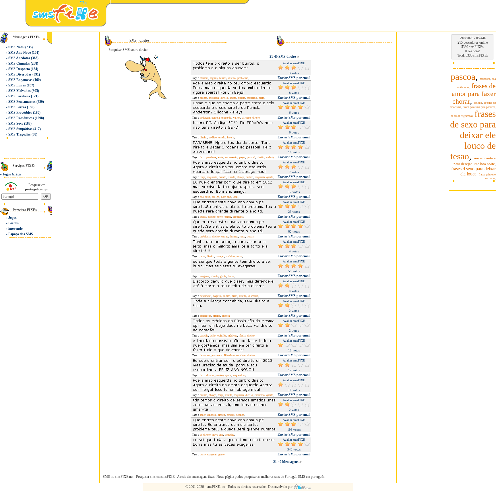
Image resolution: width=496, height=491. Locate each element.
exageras (204, 276)
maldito (230, 256)
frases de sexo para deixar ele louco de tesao (473, 135)
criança (226, 315)
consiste (240, 355)
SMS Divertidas (20, 74)
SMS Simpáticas (20, 129)
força (202, 177)
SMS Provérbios (20, 113)
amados (211, 414)
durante (234, 236)
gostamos (217, 355)
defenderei (205, 295)
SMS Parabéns (19, 96)
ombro (203, 97)
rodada (270, 157)
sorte (220, 157)
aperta (233, 97)
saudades (485, 78)
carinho (478, 102)
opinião (221, 335)
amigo (215, 196)
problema (242, 78)
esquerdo (252, 97)
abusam (204, 78)
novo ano (217, 434)
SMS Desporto (19, 69)
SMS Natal (16, 47)
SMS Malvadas (19, 91)
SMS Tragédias (19, 134)
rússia (242, 335)
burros (222, 78)
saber (203, 414)
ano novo (205, 196)
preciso (220, 375)
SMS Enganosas (20, 80)
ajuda (228, 375)
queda (203, 216)
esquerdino (239, 375)
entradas (229, 434)
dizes (234, 295)
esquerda (214, 97)
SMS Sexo (15, 123)
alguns (214, 78)
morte (226, 295)
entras (227, 216)
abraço (240, 177)
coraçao (220, 256)
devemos (205, 355)
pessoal (251, 157)
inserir (230, 137)
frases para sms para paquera (479, 107)
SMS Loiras (17, 85)
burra (203, 454)
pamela (216, 117)
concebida (205, 315)
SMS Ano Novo (19, 53)
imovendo (15, 229)
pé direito (205, 434)
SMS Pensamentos (22, 102)
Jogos (12, 218)
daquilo (217, 295)
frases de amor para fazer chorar (474, 93)
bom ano (226, 196)
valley (236, 117)
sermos (240, 414)
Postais (13, 223)
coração (204, 335)
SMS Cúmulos (19, 63)
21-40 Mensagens (286, 462)
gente (223, 276)
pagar (242, 157)
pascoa (463, 76)
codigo (213, 137)
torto (220, 216)
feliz (202, 157)
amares (231, 414)
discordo (253, 295)
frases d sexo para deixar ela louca (473, 171)
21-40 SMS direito (283, 57)
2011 (236, 196)
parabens (211, 157)
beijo (261, 97)
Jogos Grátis (12, 174)
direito (232, 78)
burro (231, 276)
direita (241, 97)
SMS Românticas (21, 118)
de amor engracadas (462, 115)
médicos (232, 335)
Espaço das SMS (20, 234)
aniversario (231, 157)
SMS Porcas (17, 107)
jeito (202, 256)
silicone (246, 117)
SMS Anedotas (19, 58)
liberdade (229, 355)
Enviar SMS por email (294, 78)
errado (221, 137)
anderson (205, 117)
